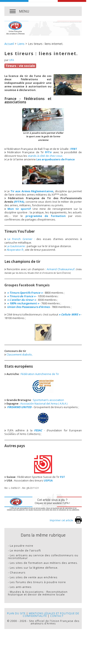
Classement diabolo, (19, 354)
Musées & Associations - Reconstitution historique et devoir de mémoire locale (38, 593)
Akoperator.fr (15, 250)
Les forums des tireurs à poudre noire (38, 582)
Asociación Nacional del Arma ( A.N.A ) (43, 403)
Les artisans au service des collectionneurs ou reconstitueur (43, 556)
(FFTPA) (19, 202)
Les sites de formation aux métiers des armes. (44, 563)
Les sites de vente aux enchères (34, 577)
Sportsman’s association (48, 400)
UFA (11, 60)
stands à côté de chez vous (45, 156)
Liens (20, 44)
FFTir (48, 152)
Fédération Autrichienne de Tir (40, 374)
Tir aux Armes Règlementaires (31, 191)
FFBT (73, 149)
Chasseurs (18, 572)
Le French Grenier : (21, 239)
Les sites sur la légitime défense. (34, 567)
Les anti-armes (21, 587)
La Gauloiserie (15, 246)
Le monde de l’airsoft (25, 550)
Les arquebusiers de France (55, 159)
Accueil (9, 44)
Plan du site (16, 613)
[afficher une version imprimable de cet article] (78, 522)
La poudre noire (21, 545)
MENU (24, 11)
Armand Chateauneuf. (61, 269)
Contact (57, 616)
